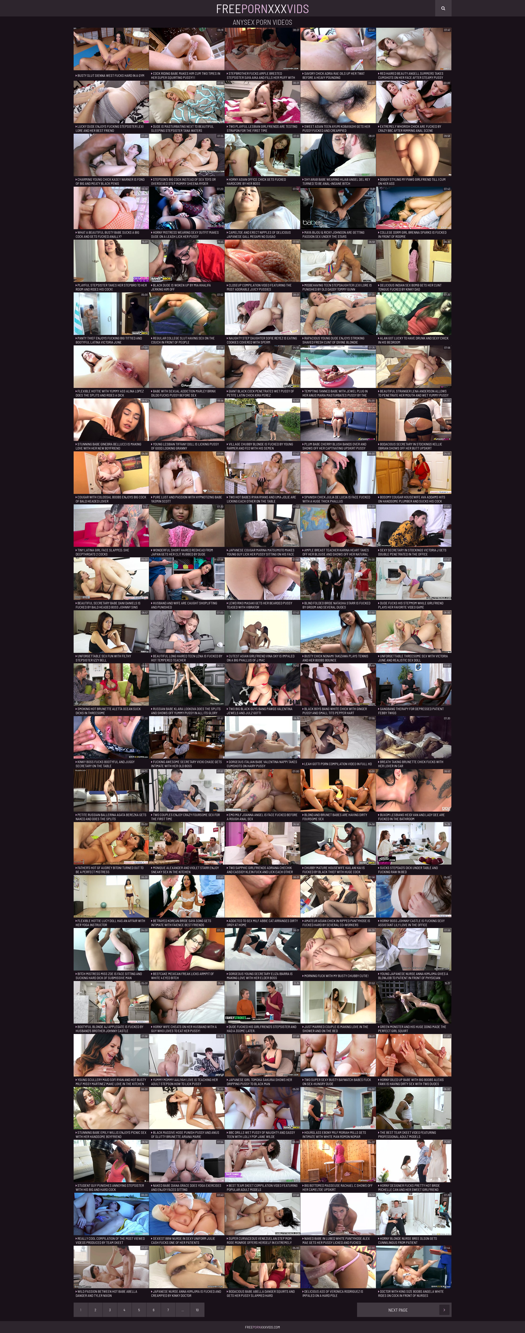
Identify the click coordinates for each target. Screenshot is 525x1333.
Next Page (398, 1309)
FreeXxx (262, 8)
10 (197, 1310)
